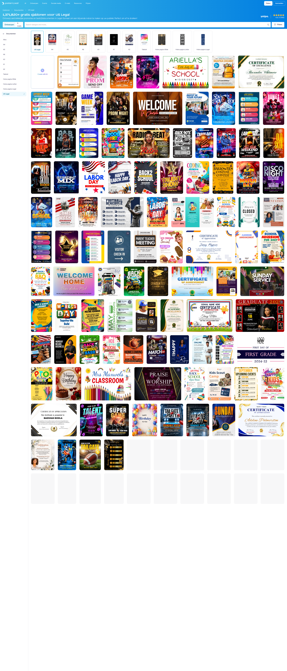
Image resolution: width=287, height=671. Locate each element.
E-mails (19, 24)
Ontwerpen (9, 25)
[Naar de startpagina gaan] (9, 3)
